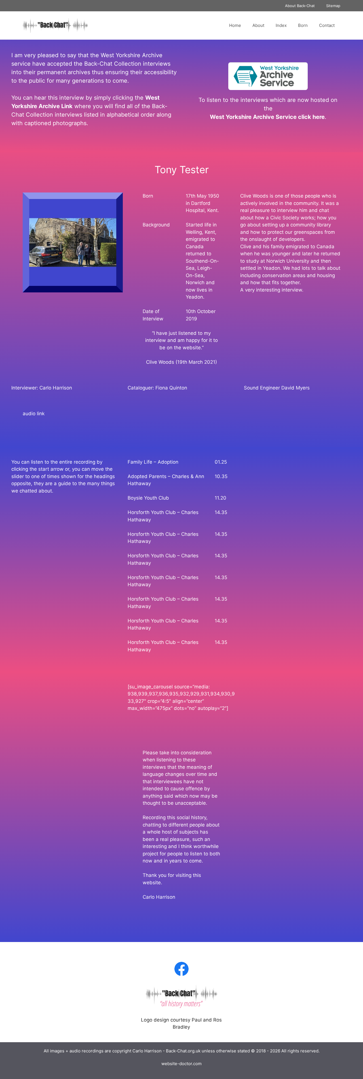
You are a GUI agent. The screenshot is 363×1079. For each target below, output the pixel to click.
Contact (327, 25)
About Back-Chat (300, 5)
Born (303, 25)
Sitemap (333, 5)
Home (235, 25)
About (258, 25)
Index (281, 25)
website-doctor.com (181, 1063)
